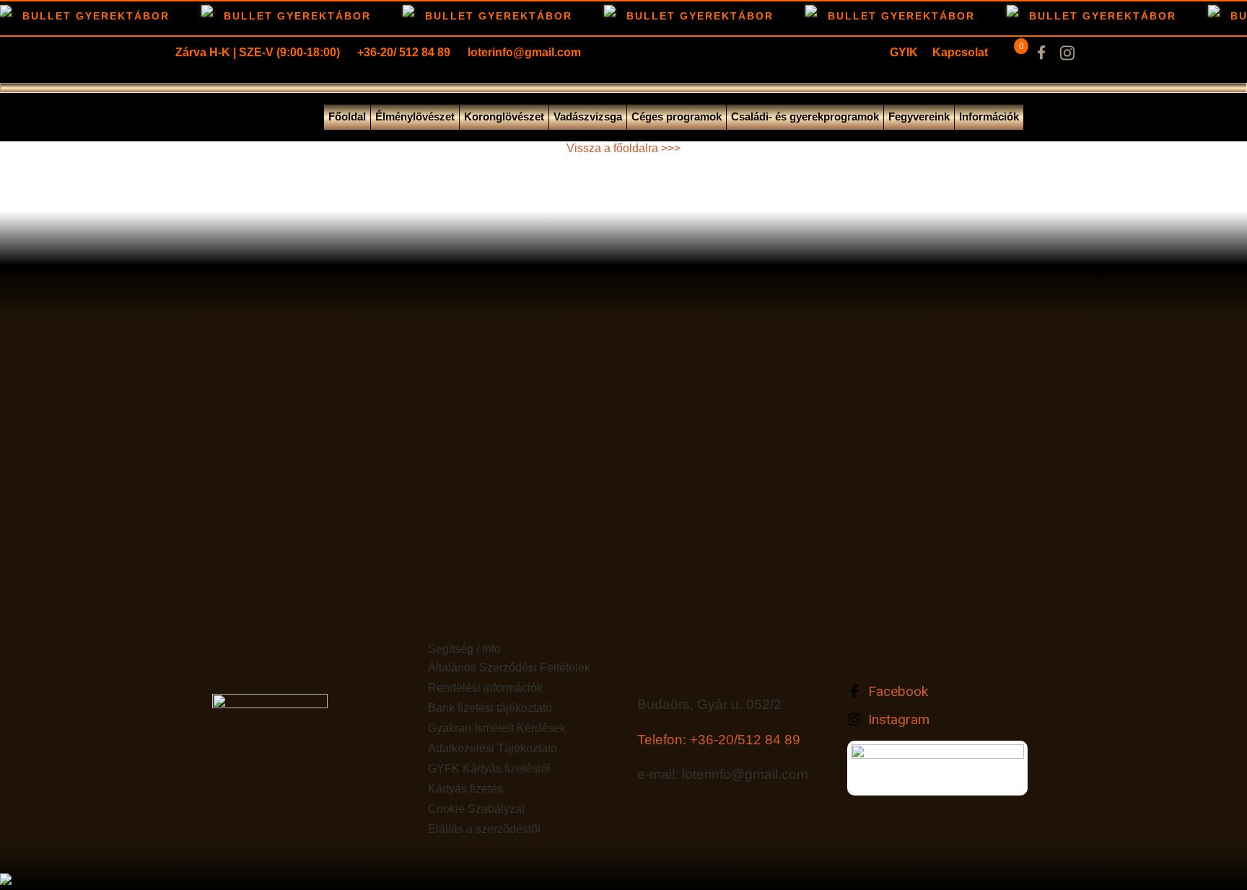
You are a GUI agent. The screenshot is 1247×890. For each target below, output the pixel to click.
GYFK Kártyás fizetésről (489, 768)
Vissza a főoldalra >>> (623, 148)
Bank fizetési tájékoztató (490, 708)
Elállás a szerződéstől (484, 829)
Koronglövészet (504, 116)
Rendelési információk (485, 688)
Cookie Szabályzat (476, 809)
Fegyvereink (919, 116)
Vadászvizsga (588, 116)
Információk (989, 116)
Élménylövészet (415, 116)
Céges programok (676, 116)
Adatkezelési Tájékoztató (492, 748)
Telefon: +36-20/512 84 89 (718, 739)
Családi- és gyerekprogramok (805, 116)
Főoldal (347, 116)
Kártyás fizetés (465, 789)
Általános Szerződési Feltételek (509, 667)
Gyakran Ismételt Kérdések (497, 728)
